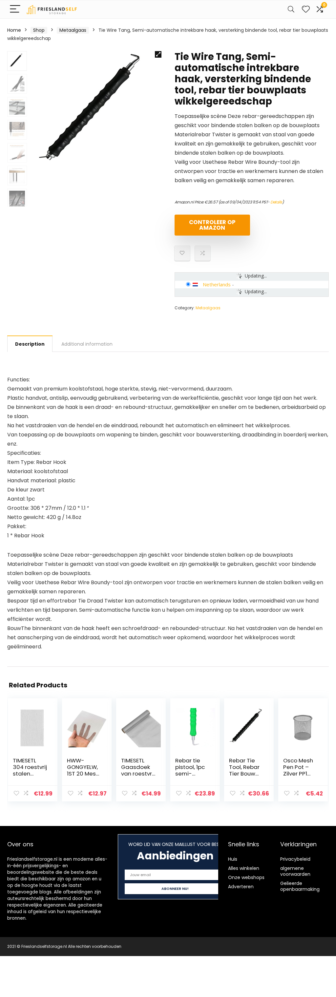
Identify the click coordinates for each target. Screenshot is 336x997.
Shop (39, 30)
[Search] (291, 9)
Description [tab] (30, 344)
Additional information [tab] (87, 344)
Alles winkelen (243, 868)
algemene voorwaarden (295, 871)
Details (276, 202)
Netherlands (217, 284)
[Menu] (15, 9)
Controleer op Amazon (212, 225)
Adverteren (241, 886)
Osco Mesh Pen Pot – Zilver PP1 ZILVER (298, 770)
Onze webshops (246, 877)
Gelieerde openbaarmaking (300, 886)
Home (14, 30)
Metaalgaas (72, 30)
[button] (158, 54)
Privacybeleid (295, 859)
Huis (232, 859)
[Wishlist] (306, 9)
